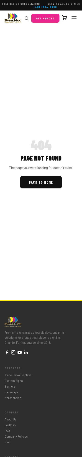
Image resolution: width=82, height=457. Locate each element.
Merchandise (13, 398)
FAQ (7, 431)
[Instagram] (13, 352)
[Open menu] (73, 18)
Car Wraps (11, 392)
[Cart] (64, 18)
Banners (10, 386)
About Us (10, 419)
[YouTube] (19, 352)
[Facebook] (7, 352)
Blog (7, 442)
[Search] (26, 18)
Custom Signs (14, 381)
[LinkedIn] (26, 352)
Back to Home (41, 182)
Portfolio (10, 425)
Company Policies (16, 436)
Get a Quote (45, 18)
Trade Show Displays (18, 375)
